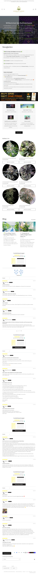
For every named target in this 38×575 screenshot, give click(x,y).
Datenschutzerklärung (19, 571)
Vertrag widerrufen (7, 553)
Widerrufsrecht (30, 571)
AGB (27, 571)
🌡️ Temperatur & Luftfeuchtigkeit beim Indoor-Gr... (26, 234)
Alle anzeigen (19, 212)
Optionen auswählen (10, 162)
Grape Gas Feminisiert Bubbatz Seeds (24, 205)
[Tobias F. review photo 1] (4, 511)
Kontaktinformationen (33, 572)
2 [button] (18, 330)
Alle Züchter (19, 38)
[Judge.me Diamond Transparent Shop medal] (21, 272)
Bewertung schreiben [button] (19, 265)
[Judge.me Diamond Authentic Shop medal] (16, 272)
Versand (34, 571)
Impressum (24, 571)
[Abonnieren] (19, 559)
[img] (4, 280)
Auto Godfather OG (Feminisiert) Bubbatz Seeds (26, 158)
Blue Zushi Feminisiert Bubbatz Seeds (7, 205)
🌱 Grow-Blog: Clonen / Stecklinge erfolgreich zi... (10, 234)
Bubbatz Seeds (8, 571)
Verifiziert (18, 275)
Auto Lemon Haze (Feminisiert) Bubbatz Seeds (9, 158)
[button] (2, 9)
